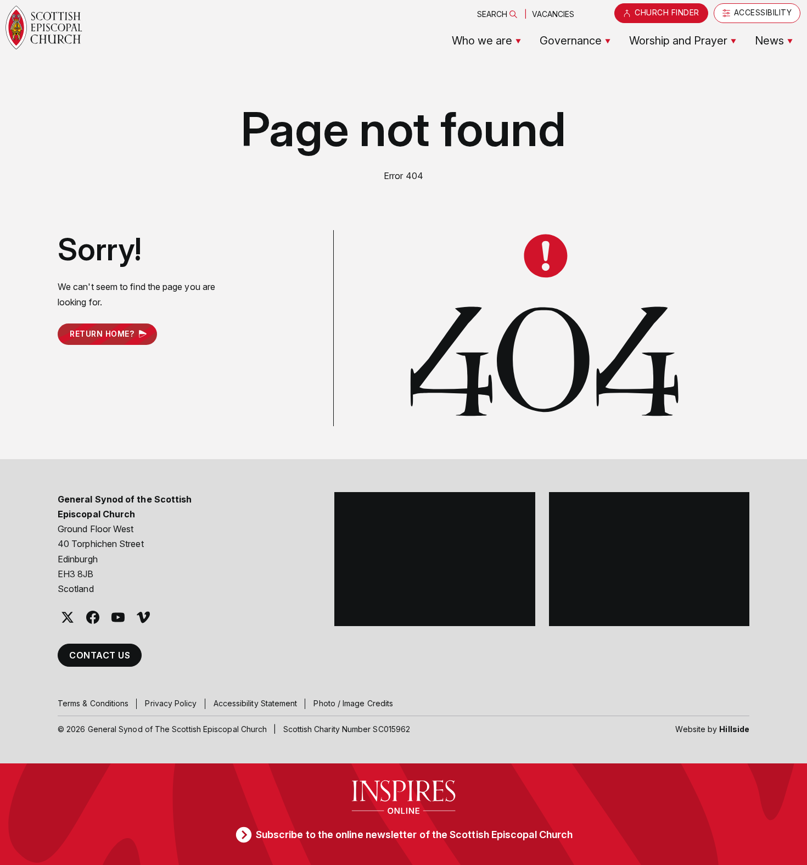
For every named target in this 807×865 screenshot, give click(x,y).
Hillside (734, 729)
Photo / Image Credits (353, 703)
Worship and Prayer (678, 40)
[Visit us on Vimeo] (143, 617)
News (769, 40)
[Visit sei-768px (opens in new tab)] (649, 559)
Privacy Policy (171, 703)
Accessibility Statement (256, 703)
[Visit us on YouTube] (118, 617)
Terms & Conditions (93, 703)
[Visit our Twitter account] (67, 617)
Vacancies (553, 14)
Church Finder (667, 12)
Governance (571, 40)
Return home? (102, 333)
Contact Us (99, 655)
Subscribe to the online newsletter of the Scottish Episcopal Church (414, 834)
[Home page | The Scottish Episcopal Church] (43, 27)
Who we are (482, 40)
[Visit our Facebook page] (93, 617)
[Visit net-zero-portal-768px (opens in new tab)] (434, 559)
